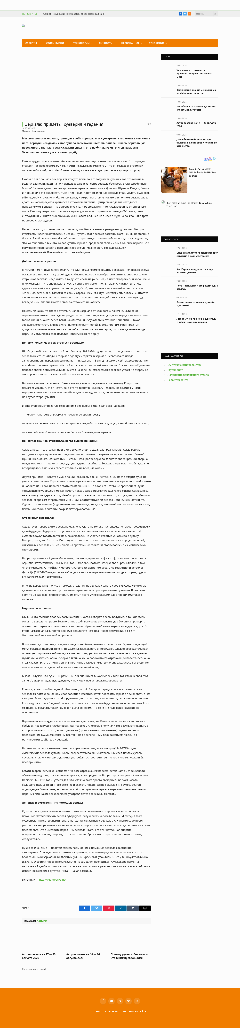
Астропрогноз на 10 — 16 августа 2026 (83, 956)
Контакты (111, 1011)
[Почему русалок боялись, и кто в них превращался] (131, 939)
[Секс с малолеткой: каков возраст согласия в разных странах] (167, 251)
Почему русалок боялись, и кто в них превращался (129, 956)
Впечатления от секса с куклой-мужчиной (195, 304)
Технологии (81, 43)
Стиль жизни (55, 43)
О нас (97, 1011)
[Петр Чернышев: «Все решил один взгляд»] (167, 284)
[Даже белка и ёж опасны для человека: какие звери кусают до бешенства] (167, 138)
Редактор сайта (178, 379)
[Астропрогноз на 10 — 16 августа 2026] (86, 939)
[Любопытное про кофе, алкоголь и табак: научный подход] (167, 317)
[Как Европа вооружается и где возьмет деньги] (167, 268)
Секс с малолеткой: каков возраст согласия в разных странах (197, 254)
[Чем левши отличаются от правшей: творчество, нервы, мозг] (167, 69)
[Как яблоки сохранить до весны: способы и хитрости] (167, 105)
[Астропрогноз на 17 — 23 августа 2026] (42, 939)
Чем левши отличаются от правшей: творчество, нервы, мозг (194, 73)
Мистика (26, 131)
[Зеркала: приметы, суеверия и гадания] (86, 86)
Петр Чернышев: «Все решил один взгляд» (197, 287)
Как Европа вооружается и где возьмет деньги (194, 271)
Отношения (156, 43)
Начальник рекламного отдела (188, 374)
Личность (105, 43)
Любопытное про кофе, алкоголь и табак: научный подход (196, 320)
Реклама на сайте (134, 1011)
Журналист (175, 370)
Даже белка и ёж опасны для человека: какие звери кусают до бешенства (196, 142)
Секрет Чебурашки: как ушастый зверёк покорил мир (73, 13)
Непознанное (130, 43)
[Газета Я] (46, 28)
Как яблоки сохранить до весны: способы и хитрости (196, 108)
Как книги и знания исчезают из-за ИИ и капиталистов (196, 91)
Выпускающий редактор (184, 364)
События (31, 43)
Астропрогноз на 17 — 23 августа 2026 (39, 956)
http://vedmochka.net (52, 879)
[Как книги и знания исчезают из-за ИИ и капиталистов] (167, 89)
